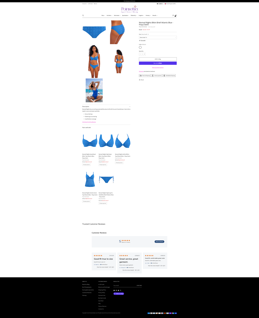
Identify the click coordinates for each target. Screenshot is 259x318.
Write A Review (159, 241)
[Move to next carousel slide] (175, 215)
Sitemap (84, 295)
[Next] (139, 1)
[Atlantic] (140, 47)
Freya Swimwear (143, 26)
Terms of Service (102, 306)
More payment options (157, 67)
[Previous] (120, 1)
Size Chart (100, 300)
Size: (144, 34)
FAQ (99, 303)
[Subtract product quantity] (140, 54)
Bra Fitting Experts (86, 287)
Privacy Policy (101, 292)
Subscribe (139, 285)
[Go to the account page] (173, 15)
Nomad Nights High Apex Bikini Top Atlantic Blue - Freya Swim (105, 156)
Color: (142, 44)
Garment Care (101, 295)
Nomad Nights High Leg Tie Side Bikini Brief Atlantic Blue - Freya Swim (106, 194)
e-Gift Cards (101, 284)
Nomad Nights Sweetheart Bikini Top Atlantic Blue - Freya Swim (89, 156)
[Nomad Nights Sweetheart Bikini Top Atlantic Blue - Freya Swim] (90, 140)
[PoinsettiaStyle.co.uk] (129, 9)
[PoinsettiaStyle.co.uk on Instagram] (159, 3)
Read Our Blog (85, 284)
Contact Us (101, 309)
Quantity (141, 51)
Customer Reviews (86, 292)
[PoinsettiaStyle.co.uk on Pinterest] (161, 3)
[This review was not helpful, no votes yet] (112, 267)
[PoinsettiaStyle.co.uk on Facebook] (157, 3)
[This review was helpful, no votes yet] (109, 267)
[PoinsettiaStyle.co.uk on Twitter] (162, 3)
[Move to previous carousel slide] (172, 216)
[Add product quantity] (144, 54)
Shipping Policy (102, 290)
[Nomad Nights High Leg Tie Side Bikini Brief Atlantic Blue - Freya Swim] (106, 179)
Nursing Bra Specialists (88, 290)
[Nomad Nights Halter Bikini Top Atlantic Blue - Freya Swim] (122, 140)
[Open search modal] (83, 15)
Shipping (141, 71)
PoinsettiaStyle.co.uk (93, 312)
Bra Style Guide (102, 298)
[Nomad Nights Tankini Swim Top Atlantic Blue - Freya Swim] (90, 179)
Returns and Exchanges (104, 287)
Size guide (143, 40)
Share (142, 80)
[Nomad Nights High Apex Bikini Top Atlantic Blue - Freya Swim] (106, 140)
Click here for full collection (89, 122)
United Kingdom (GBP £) (171, 3)
